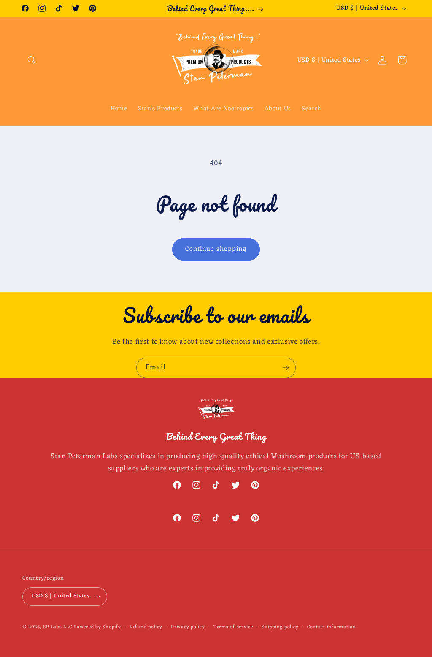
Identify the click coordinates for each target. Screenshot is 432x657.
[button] (32, 60)
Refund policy (146, 627)
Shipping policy (280, 627)
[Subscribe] (285, 368)
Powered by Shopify (97, 627)
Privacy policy (188, 627)
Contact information (331, 627)
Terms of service (233, 627)
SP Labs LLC (57, 627)
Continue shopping (216, 249)
